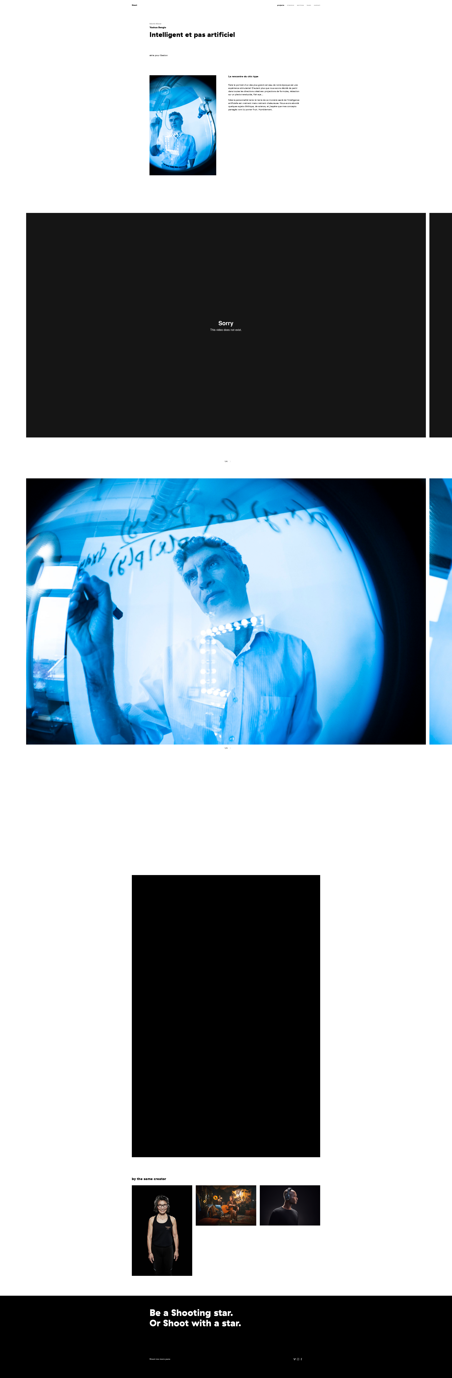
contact (317, 5)
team (309, 5)
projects (280, 5)
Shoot (134, 5)
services (300, 5)
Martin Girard (155, 23)
